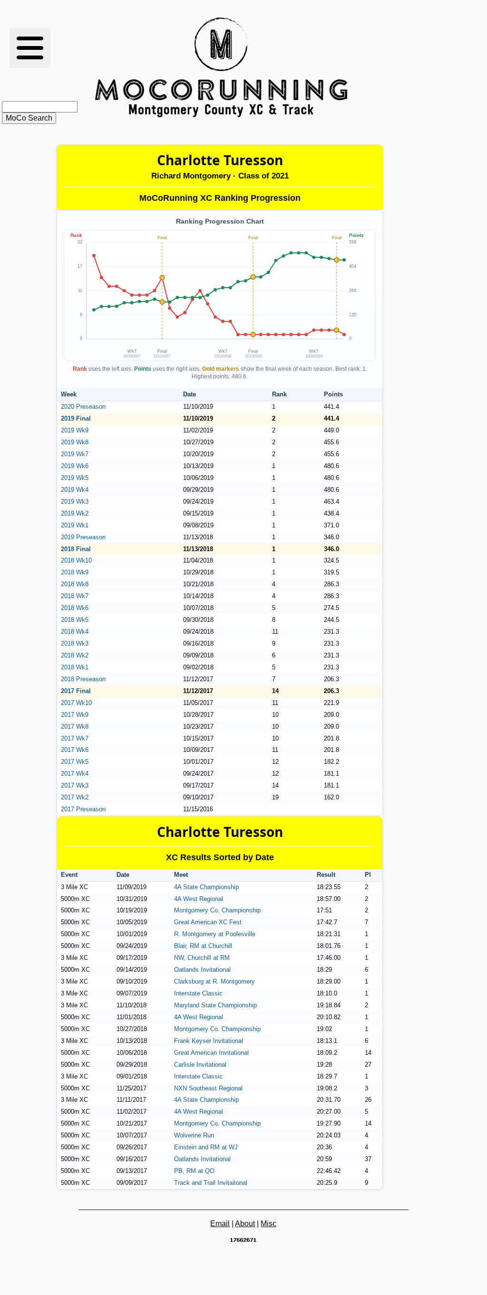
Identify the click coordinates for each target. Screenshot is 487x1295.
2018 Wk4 (74, 631)
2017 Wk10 (76, 702)
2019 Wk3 (74, 501)
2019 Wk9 (74, 430)
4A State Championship (206, 887)
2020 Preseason (83, 406)
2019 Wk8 (74, 442)
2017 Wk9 (74, 714)
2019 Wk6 (74, 465)
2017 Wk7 (74, 738)
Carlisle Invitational (200, 1064)
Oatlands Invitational (202, 969)
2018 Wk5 (74, 619)
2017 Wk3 (74, 785)
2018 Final (76, 549)
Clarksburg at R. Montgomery (214, 981)
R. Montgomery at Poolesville (214, 934)
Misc (268, 1224)
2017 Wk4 (74, 773)
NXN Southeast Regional (208, 1088)
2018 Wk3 (74, 643)
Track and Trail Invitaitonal (210, 1182)
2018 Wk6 (74, 607)
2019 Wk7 (74, 454)
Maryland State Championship (215, 1005)
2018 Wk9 (74, 572)
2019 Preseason (83, 537)
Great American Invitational (211, 1052)
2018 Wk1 (74, 667)
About (245, 1224)
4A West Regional (198, 898)
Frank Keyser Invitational (208, 1040)
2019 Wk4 (74, 489)
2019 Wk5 (74, 477)
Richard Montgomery (191, 175)
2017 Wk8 (74, 726)
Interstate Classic (198, 993)
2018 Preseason (83, 679)
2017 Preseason (83, 809)
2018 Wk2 (74, 655)
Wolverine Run (194, 1135)
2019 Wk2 (74, 513)
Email (220, 1224)
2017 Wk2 (74, 797)
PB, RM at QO (194, 1170)
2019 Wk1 (74, 525)
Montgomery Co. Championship (217, 910)
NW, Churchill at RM (202, 957)
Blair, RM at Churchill (203, 945)
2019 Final (76, 418)
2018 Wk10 (76, 560)
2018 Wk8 (74, 584)
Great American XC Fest (208, 922)
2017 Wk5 (74, 761)
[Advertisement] (400, 67)
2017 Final (76, 690)
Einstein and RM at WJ (206, 1147)
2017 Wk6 (74, 749)
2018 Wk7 (74, 596)
